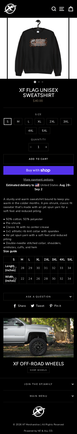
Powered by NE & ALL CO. (38, 430)
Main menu (38, 396)
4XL (31, 131)
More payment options (38, 179)
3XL (66, 121)
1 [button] (35, 82)
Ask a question (38, 296)
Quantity (38, 139)
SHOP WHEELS (38, 370)
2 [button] (39, 82)
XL (39, 121)
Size (38, 114)
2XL (52, 121)
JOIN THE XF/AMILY (38, 384)
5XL (44, 131)
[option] (38, 48)
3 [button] (43, 82)
